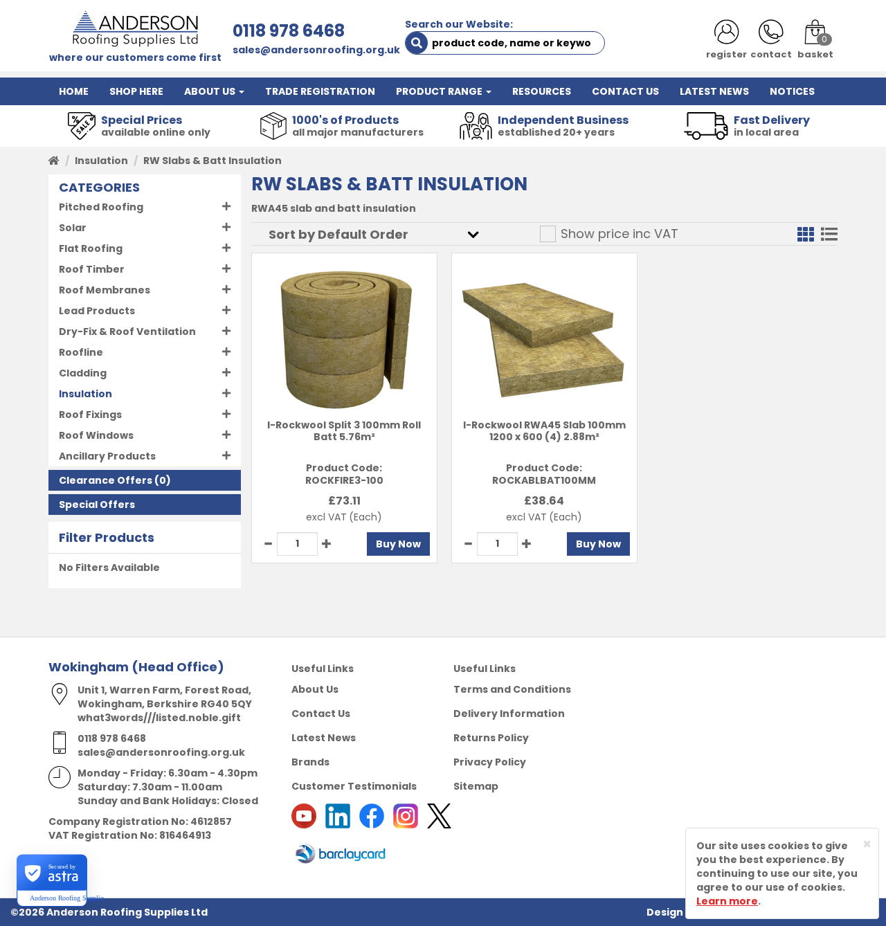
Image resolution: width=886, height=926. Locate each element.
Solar (73, 228)
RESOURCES (541, 91)
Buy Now (398, 544)
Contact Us (320, 713)
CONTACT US (625, 91)
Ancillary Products (107, 456)
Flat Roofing (91, 248)
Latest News (323, 738)
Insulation (101, 160)
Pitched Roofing (101, 207)
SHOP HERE (136, 91)
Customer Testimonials (354, 786)
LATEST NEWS (714, 91)
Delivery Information (509, 713)
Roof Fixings (90, 414)
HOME (74, 91)
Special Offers (97, 504)
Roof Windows (96, 435)
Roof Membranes (104, 290)
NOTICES (792, 91)
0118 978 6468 (289, 30)
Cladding (83, 373)
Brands (310, 762)
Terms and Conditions (512, 689)
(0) (115, 480)
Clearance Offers (105, 480)
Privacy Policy (489, 762)
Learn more (727, 901)
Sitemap (475, 786)
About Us (314, 689)
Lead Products (97, 311)
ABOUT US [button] (210, 91)
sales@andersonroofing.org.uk (316, 50)
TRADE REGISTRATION (320, 91)
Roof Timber (92, 269)
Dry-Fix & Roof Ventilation (127, 331)
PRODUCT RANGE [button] (440, 91)
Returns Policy (491, 738)
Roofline (81, 352)
